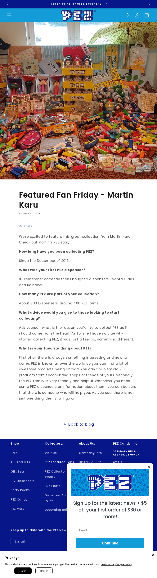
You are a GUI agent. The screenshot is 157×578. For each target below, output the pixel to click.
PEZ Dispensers (22, 481)
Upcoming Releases (61, 510)
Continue (110, 543)
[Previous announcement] (8, 4)
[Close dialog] (149, 467)
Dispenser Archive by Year (59, 497)
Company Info (90, 453)
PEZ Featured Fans (59, 462)
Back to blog (81, 424)
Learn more (107, 564)
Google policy (123, 564)
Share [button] (28, 226)
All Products (20, 462)
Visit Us (51, 453)
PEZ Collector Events (55, 474)
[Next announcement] (149, 4)
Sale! (15, 453)
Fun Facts (53, 486)
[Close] (153, 555)
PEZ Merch (19, 509)
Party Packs (20, 490)
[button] (8, 15)
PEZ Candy (19, 499)
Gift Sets (18, 471)
